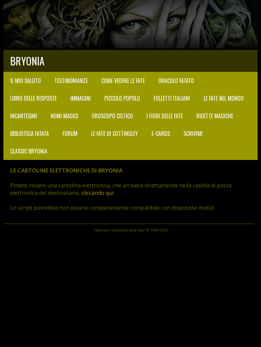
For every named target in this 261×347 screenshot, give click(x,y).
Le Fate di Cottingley (114, 133)
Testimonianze (71, 81)
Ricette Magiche (214, 116)
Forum (70, 133)
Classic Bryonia (28, 151)
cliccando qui (98, 193)
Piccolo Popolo (122, 98)
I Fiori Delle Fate (164, 116)
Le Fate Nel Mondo (224, 98)
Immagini (80, 98)
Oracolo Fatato (176, 81)
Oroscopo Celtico (112, 116)
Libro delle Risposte (33, 98)
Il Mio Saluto (25, 81)
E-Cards (161, 133)
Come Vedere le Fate (123, 81)
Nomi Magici (64, 116)
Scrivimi (193, 133)
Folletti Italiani (172, 98)
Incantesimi (23, 116)
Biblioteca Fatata (29, 133)
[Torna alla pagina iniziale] (130, 46)
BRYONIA (27, 60)
